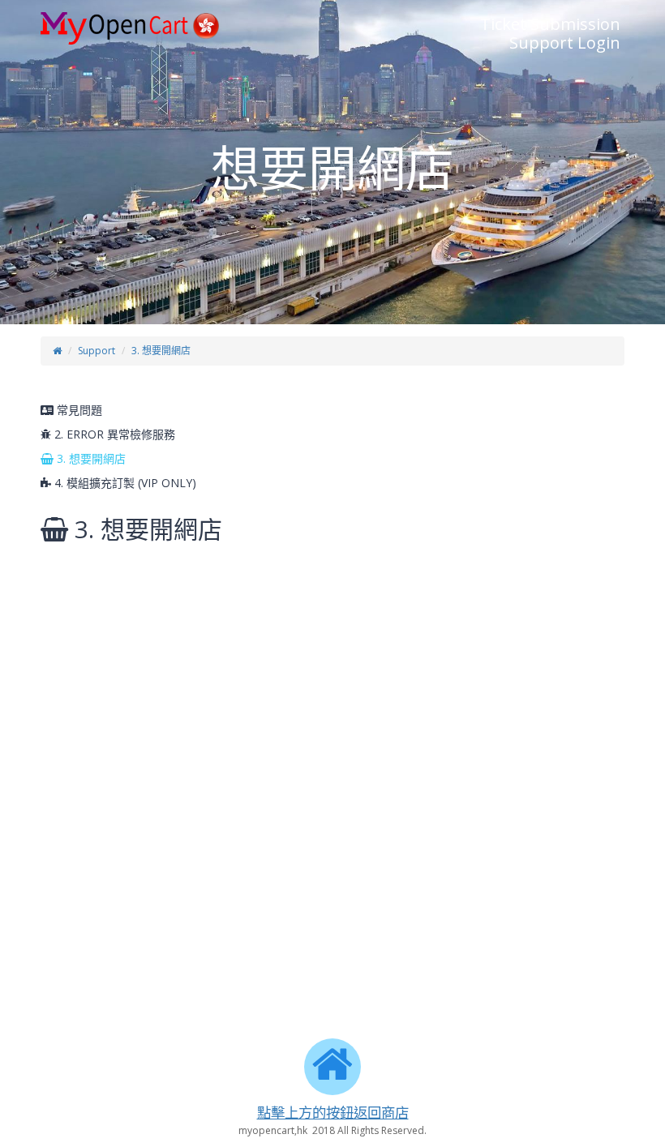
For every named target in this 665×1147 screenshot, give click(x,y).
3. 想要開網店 (161, 350)
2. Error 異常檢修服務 (113, 434)
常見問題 (78, 409)
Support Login (564, 42)
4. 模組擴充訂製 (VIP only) (123, 482)
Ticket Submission (550, 24)
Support (96, 350)
